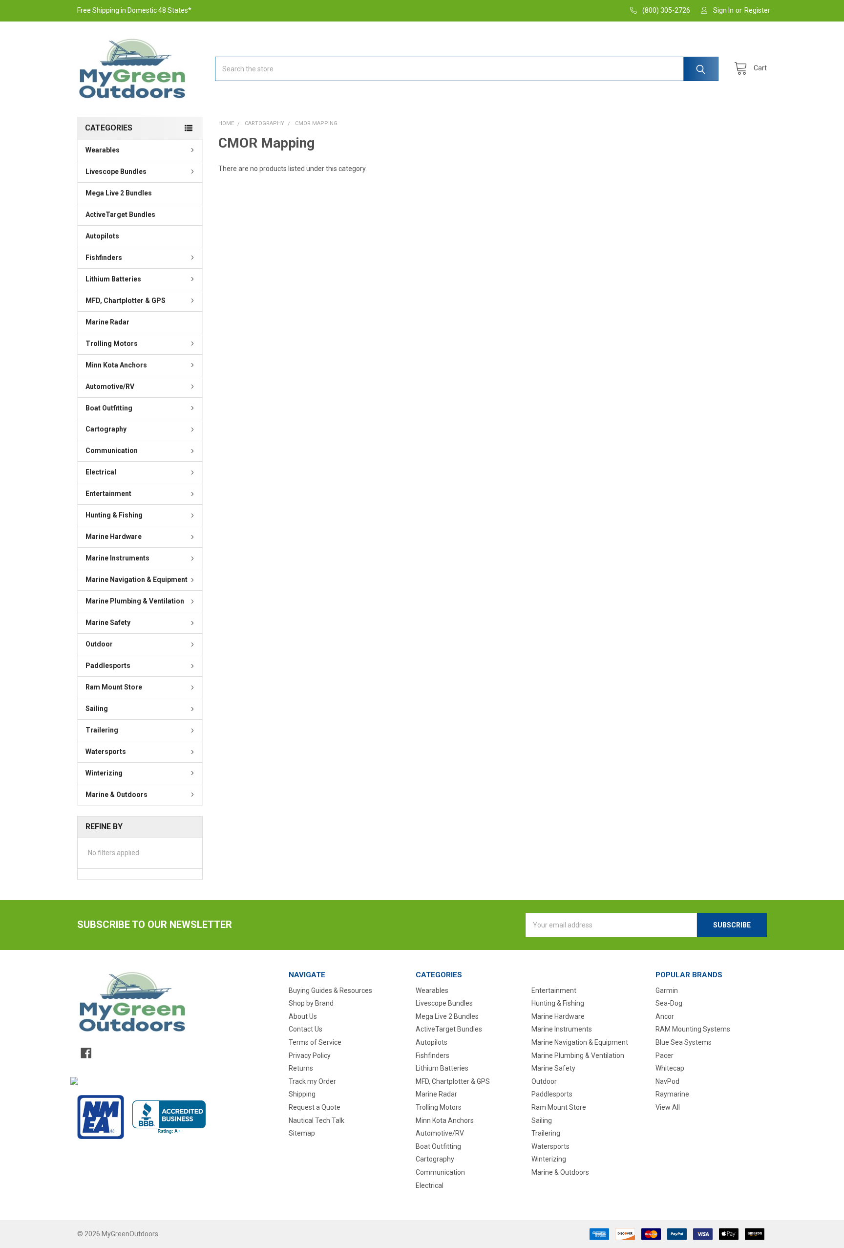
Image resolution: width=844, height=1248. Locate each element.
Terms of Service (315, 1042)
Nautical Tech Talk (316, 1120)
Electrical (100, 472)
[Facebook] (86, 1053)
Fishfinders (103, 257)
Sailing (96, 708)
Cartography (106, 429)
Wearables (102, 150)
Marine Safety (107, 622)
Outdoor (99, 644)
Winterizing (104, 773)
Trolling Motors (111, 343)
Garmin (666, 990)
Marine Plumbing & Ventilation (134, 601)
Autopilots (102, 236)
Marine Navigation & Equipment (136, 579)
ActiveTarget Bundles (120, 214)
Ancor (664, 1016)
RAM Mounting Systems (692, 1029)
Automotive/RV (109, 386)
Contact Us (305, 1029)
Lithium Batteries (113, 279)
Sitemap (302, 1133)
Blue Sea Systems (683, 1042)
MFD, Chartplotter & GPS (125, 300)
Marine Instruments (117, 558)
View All (667, 1107)
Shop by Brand (311, 1003)
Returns (301, 1068)
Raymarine (672, 1094)
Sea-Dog (668, 1003)
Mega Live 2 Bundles (118, 193)
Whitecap (669, 1068)
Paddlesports (107, 665)
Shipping (302, 1094)
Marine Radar (107, 322)
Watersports (105, 751)
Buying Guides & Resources (330, 990)
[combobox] (466, 69)
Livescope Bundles (116, 171)
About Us (303, 1016)
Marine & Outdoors (116, 794)
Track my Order (312, 1081)
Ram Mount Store (113, 687)
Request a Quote (314, 1107)
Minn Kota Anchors (116, 365)
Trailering (101, 730)
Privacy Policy (310, 1055)
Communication (111, 450)
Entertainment (108, 493)
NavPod (667, 1081)
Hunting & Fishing (114, 515)
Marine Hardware (113, 536)
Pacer (664, 1055)
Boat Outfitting (108, 408)
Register (757, 10)
